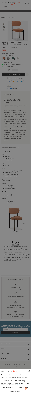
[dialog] (15, 381)
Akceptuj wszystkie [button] (8, 387)
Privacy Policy (20, 384)
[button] (15, 391)
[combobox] (29, 371)
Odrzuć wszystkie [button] (23, 387)
